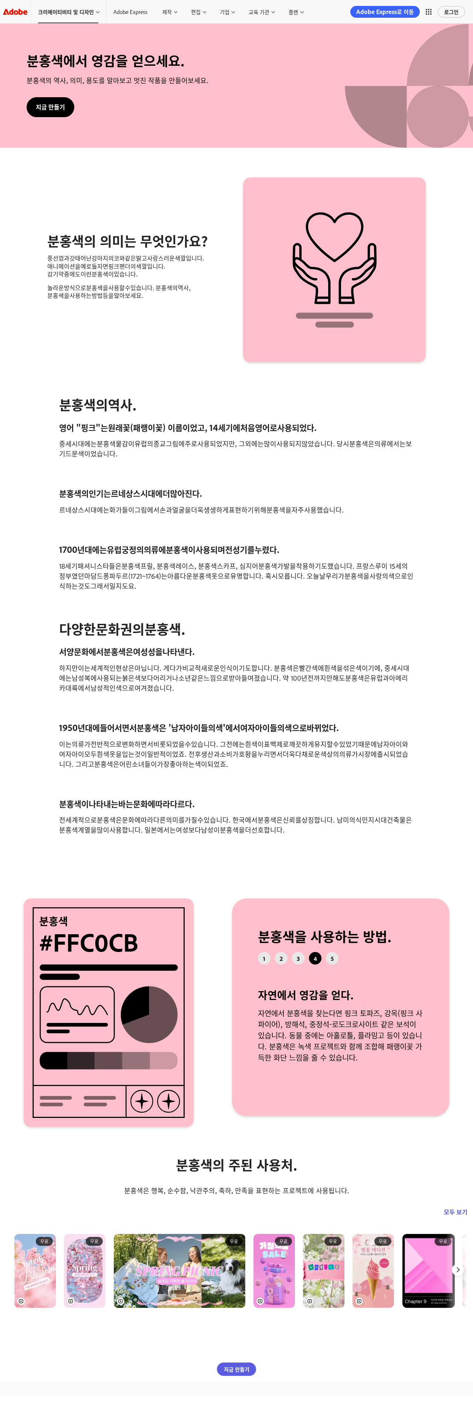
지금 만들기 (50, 106)
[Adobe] (15, 11)
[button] (429, 12)
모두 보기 (455, 1236)
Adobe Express (130, 12)
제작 (167, 12)
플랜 (293, 12)
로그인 (451, 12)
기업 (224, 12)
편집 (196, 12)
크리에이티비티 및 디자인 (66, 12)
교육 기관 (259, 12)
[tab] (264, 958)
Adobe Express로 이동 (385, 11)
